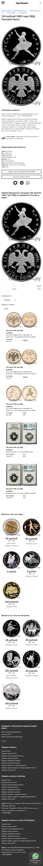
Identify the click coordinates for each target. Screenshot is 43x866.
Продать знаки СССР (8, 770)
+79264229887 (6, 813)
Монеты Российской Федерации (12, 737)
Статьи (4, 741)
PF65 (6, 309)
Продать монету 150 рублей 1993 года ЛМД (21, 171)
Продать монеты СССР (9, 753)
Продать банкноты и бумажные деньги (14, 765)
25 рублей (11, 640)
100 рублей (11, 601)
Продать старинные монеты (11, 763)
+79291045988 (6, 854)
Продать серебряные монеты (11, 760)
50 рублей (11, 538)
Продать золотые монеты (10, 758)
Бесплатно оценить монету (21, 177)
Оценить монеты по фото (35, 861)
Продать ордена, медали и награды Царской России (19, 767)
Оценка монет (6, 751)
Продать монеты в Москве (13, 776)
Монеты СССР (6, 734)
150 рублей (11, 670)
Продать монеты (9, 747)
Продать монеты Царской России (12, 756)
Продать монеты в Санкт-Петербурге (18, 820)
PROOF (7, 300)
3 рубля (11, 571)
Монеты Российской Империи (11, 732)
